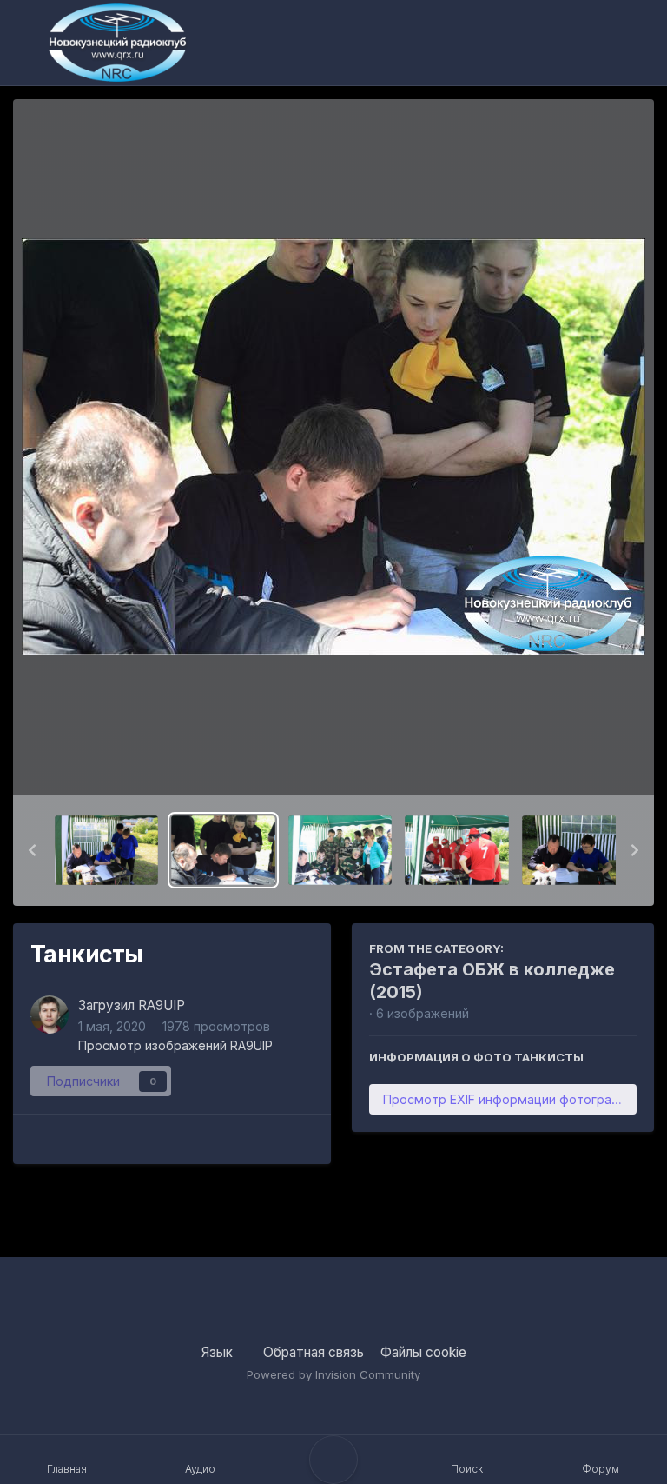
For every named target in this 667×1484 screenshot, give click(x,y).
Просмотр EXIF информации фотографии (509, 1099)
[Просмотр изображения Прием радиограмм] (573, 850)
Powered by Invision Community (333, 1374)
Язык (218, 1352)
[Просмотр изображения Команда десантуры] (340, 850)
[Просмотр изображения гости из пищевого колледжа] (456, 850)
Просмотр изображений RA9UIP (175, 1045)
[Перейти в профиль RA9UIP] (49, 1014)
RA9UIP (161, 1005)
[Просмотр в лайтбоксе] (333, 446)
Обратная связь (313, 1352)
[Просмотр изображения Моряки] (106, 850)
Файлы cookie (423, 1352)
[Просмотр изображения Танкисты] (222, 850)
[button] (32, 850)
